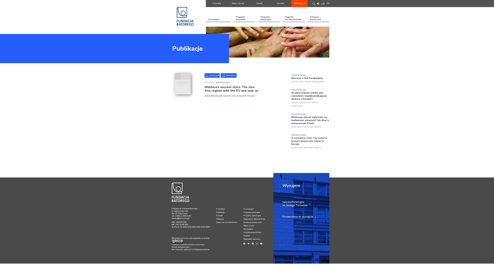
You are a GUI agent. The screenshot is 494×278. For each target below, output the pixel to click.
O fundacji (216, 3)
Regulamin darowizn (252, 239)
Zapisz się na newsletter (226, 222)
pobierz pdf (214, 75)
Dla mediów (248, 229)
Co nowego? (214, 19)
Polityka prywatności (252, 232)
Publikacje (187, 48)
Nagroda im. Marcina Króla (293, 18)
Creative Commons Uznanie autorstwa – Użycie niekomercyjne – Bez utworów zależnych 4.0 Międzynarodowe (190, 247)
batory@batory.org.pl (180, 218)
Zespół (259, 3)
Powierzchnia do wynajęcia (297, 216)
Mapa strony (249, 225)
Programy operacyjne (266, 18)
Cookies (247, 235)
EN (328, 3)
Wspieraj (298, 3)
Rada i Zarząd (238, 3)
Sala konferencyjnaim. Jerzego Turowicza (294, 203)
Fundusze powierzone (315, 18)
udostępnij (230, 75)
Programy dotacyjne (240, 18)
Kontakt (280, 3)
